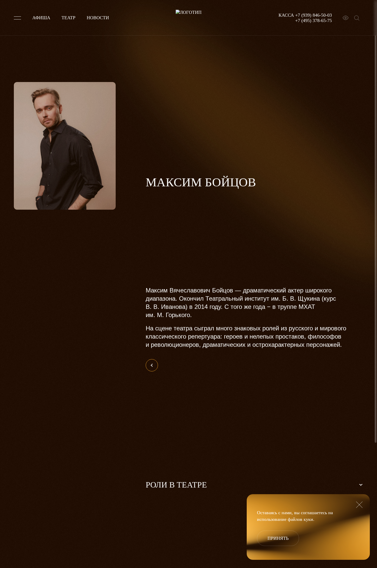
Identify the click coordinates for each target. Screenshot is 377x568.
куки (308, 519)
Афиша (41, 17)
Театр (68, 17)
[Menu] (17, 17)
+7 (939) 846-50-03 (313, 15)
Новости (98, 17)
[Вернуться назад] (152, 365)
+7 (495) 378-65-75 (313, 20)
